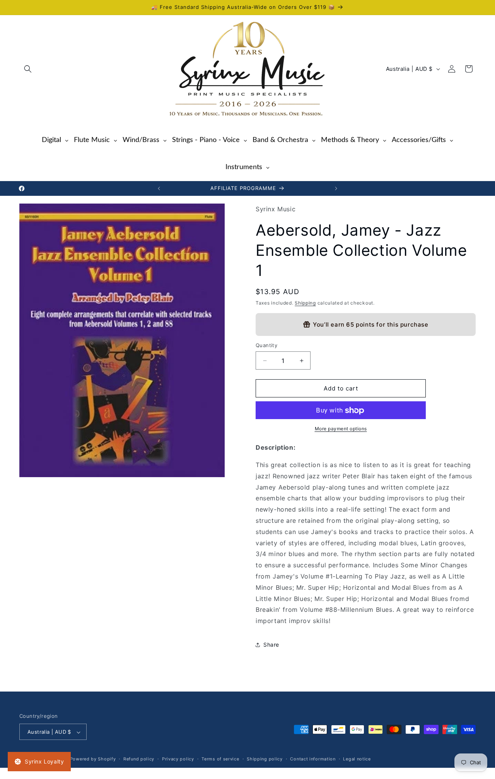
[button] (27, 68)
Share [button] (271, 645)
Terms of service (220, 759)
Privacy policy (178, 759)
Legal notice (356, 759)
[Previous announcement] (158, 188)
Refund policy (138, 759)
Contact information (312, 759)
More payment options (341, 429)
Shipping (305, 303)
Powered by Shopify (93, 759)
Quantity (266, 345)
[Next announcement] (336, 188)
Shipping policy (265, 759)
